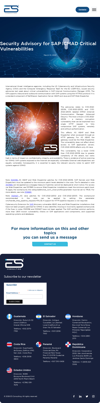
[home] (11, 9)
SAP (32, 204)
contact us (50, 244)
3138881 (28, 192)
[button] (93, 10)
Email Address (13, 293)
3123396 (15, 180)
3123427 (15, 196)
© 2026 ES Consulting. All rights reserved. (20, 396)
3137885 (9, 185)
